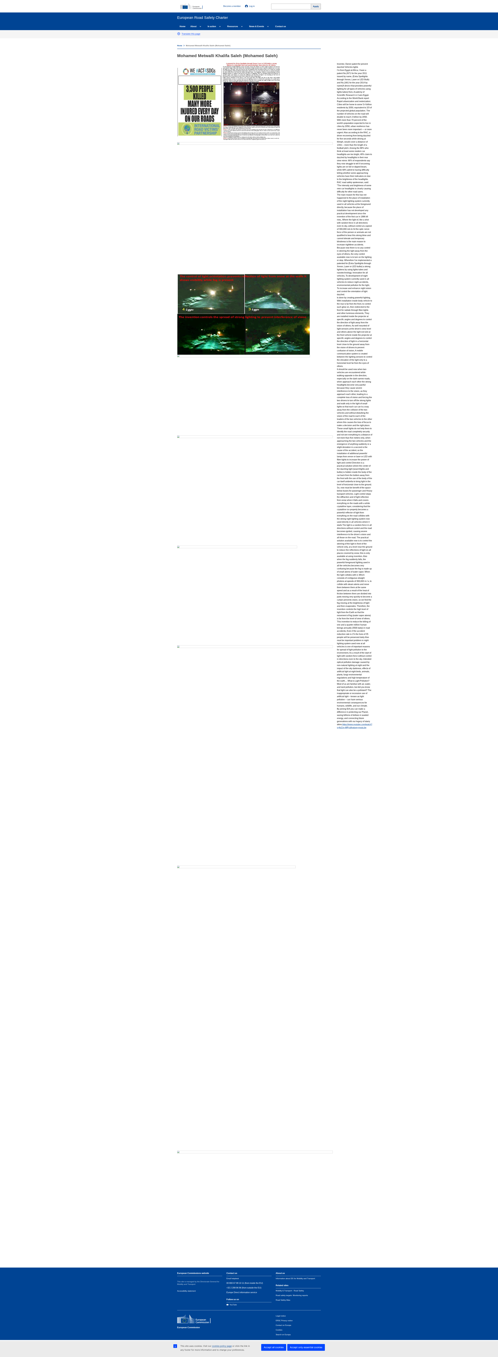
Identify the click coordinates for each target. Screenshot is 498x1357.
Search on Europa (283, 1335)
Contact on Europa (283, 1325)
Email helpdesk (232, 1278)
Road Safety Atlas (283, 1300)
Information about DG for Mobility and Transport (295, 1278)
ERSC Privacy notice (284, 1320)
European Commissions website (193, 1273)
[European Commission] (193, 6)
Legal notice (281, 1316)
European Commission (188, 1327)
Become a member (232, 6)
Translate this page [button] (191, 33)
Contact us (280, 26)
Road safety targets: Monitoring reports (292, 1295)
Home (182, 26)
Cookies (279, 1330)
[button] (178, 33)
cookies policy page (222, 1346)
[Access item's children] (199, 26)
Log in (252, 6)
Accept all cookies (274, 1347)
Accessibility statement (186, 1291)
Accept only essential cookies (306, 1347)
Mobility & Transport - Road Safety (290, 1291)
